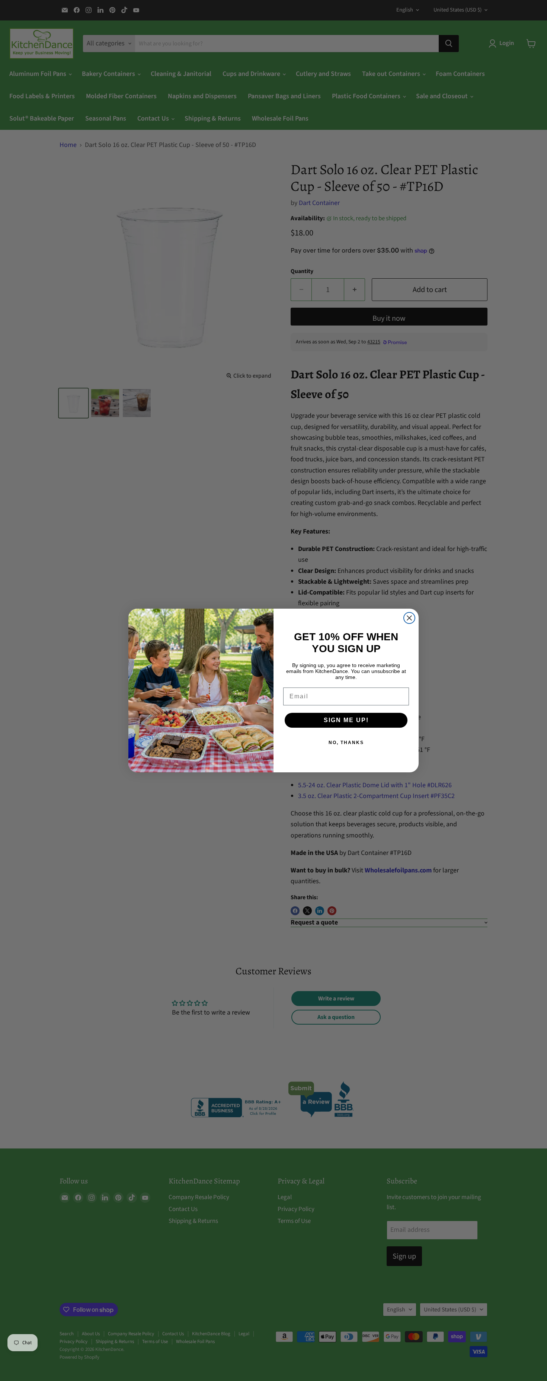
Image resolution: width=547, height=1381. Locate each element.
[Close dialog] (409, 618)
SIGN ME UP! (346, 720)
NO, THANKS (346, 742)
